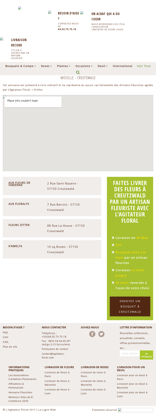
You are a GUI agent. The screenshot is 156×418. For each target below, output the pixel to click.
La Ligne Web (47, 409)
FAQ (5, 332)
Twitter (102, 335)
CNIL (6, 342)
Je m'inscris (146, 355)
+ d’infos (37, 89)
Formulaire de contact (55, 349)
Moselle (67, 77)
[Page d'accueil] (19, 8)
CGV (5, 337)
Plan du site (10, 346)
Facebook (93, 335)
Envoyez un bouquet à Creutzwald (130, 306)
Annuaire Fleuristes (20, 392)
